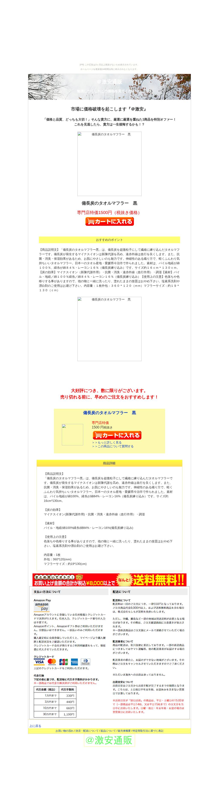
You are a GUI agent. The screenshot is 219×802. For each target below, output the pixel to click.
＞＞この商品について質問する (113, 446)
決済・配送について (87, 730)
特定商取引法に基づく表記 (148, 730)
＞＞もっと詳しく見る (107, 442)
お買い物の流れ (65, 730)
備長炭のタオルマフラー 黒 (109, 412)
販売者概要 (124, 730)
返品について (108, 730)
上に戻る (35, 726)
